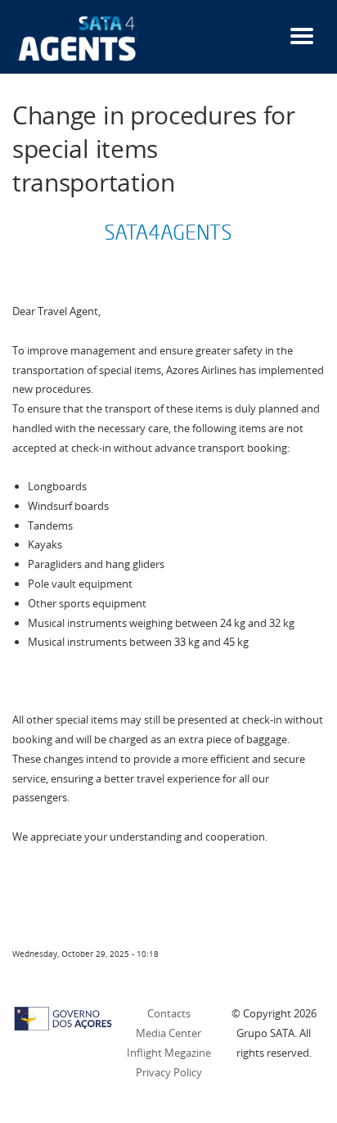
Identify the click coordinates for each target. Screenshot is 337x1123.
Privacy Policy (169, 1072)
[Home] (77, 37)
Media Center (168, 1033)
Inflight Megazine (169, 1052)
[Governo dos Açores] (63, 1017)
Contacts (169, 1013)
